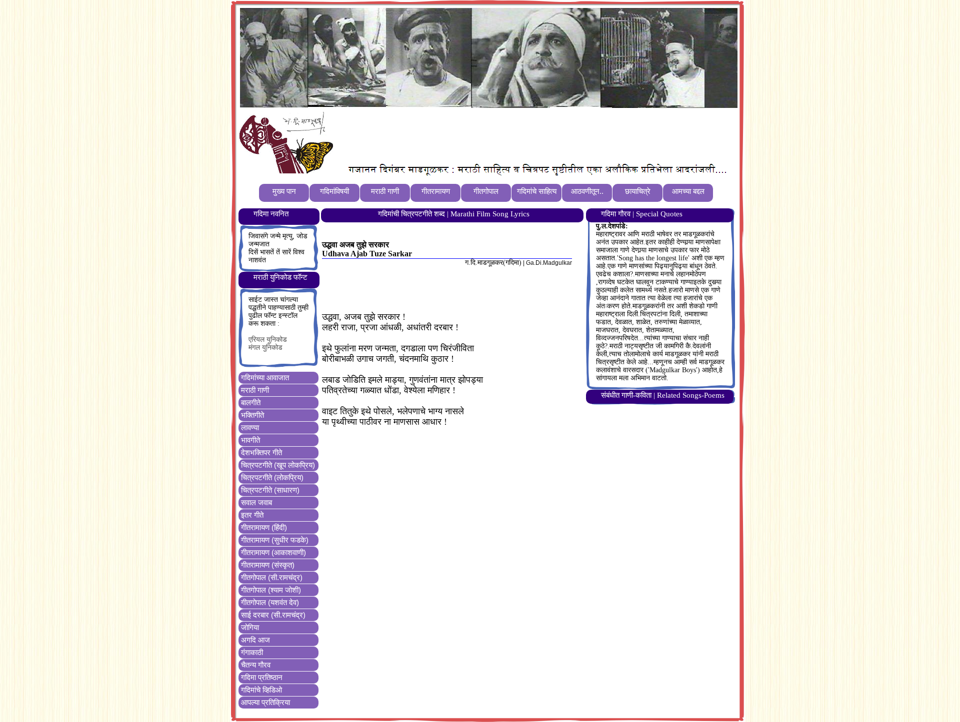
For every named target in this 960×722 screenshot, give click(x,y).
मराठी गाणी (255, 390)
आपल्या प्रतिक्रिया (265, 702)
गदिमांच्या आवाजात (265, 377)
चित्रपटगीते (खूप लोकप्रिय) (278, 465)
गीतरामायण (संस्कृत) (267, 565)
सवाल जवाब (256, 502)
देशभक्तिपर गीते (261, 452)
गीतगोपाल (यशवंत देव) (270, 602)
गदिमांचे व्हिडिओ (261, 690)
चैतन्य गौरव (255, 665)
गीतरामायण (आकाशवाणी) (273, 552)
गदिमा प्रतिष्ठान (261, 677)
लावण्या (250, 427)
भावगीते (250, 440)
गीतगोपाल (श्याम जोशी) (271, 590)
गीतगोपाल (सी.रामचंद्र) (271, 577)
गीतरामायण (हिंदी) (264, 527)
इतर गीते (252, 515)
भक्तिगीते (252, 415)
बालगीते (250, 402)
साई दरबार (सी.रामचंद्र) (273, 615)
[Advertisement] (520, 135)
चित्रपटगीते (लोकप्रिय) (272, 477)
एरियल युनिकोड (267, 339)
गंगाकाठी (252, 652)
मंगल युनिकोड (265, 347)
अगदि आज (255, 640)
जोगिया (250, 627)
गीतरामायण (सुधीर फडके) (274, 540)
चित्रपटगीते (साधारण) (270, 490)
